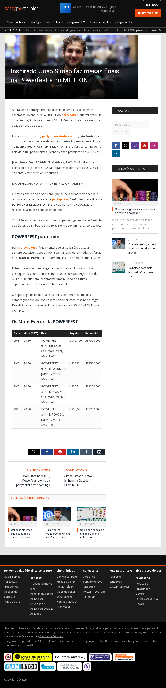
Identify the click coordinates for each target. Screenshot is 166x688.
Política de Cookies (41, 608)
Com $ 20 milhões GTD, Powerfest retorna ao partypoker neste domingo (33, 480)
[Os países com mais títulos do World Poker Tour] (91, 516)
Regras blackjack (67, 601)
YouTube (100, 591)
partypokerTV (123, 22)
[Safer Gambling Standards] (87, 669)
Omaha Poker (65, 596)
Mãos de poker (66, 591)
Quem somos (12, 576)
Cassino (78, 7)
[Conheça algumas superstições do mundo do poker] (22, 516)
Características (16, 22)
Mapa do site (12, 601)
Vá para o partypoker (145, 30)
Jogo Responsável (107, 9)
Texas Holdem (65, 586)
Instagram (89, 596)
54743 (29, 645)
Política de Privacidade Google (143, 588)
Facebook (89, 586)
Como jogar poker (68, 576)
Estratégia (35, 22)
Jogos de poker (66, 581)
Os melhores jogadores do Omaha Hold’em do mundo (58, 533)
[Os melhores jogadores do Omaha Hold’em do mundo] (57, 516)
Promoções (64, 606)
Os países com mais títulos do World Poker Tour (92, 533)
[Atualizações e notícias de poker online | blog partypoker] (21, 8)
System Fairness (119, 586)
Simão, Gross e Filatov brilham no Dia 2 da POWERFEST (78, 480)
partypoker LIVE (76, 22)
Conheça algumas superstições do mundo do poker (21, 533)
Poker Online (53, 22)
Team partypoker (100, 22)
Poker (65, 7)
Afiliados (35, 613)
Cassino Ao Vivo (96, 7)
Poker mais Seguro (42, 593)
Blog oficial (89, 576)
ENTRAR (152, 4)
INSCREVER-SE (148, 13)
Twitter (87, 591)
